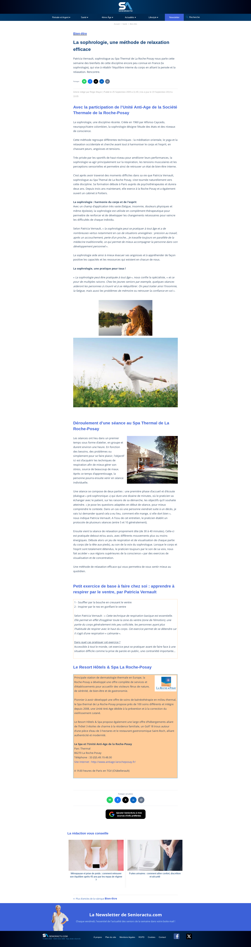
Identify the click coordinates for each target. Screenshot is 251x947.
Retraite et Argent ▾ (61, 17)
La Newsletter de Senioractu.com (125, 915)
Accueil (117, 24)
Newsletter (174, 17)
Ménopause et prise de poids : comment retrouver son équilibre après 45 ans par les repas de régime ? (96, 876)
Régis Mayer (96, 92)
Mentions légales (128, 937)
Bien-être (133, 24)
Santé (124, 24)
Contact (162, 937)
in (101, 81)
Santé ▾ (84, 17)
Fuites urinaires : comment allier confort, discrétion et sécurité (155, 875)
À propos (98, 937)
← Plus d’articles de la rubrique (95, 898)
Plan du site (111, 937)
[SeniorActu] (125, 7)
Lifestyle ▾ (153, 17)
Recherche (194, 17)
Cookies (152, 937)
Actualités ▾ (130, 17)
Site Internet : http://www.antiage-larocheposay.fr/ (105, 762)
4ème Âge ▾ (107, 17)
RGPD (142, 937)
